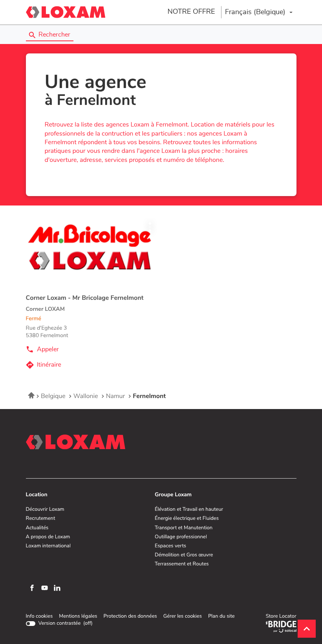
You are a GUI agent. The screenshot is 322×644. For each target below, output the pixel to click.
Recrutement (40, 519)
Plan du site (221, 616)
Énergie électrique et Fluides (187, 519)
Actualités (37, 528)
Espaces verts (170, 546)
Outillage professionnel (181, 537)
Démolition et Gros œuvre (184, 555)
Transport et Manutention (183, 528)
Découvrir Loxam (45, 510)
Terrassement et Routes (182, 564)
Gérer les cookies (182, 616)
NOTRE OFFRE (191, 11)
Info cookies (39, 616)
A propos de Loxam (48, 537)
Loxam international (48, 546)
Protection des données (130, 616)
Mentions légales (78, 616)
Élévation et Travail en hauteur (189, 510)
